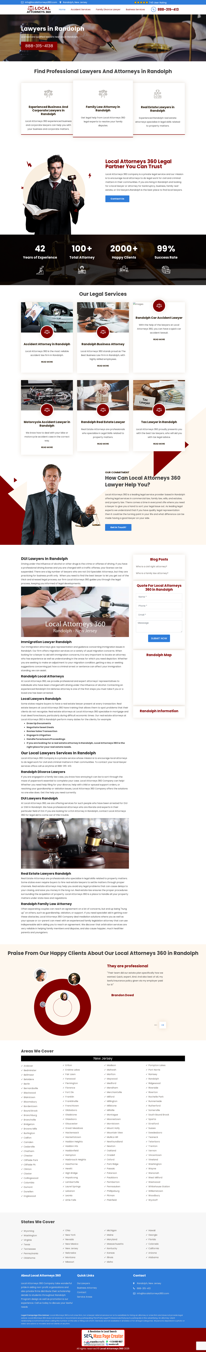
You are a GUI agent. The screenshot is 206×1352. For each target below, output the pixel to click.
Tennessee (30, 1249)
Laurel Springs (73, 1186)
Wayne (152, 1168)
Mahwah (111, 1069)
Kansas (111, 1252)
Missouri (69, 1261)
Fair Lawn (70, 1074)
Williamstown (155, 1191)
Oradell (111, 1155)
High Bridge (71, 1173)
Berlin (27, 1083)
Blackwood (30, 1092)
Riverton (153, 1092)
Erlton (68, 1065)
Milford (110, 1096)
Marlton (111, 1074)
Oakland (111, 1150)
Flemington (71, 1083)
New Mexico (71, 1244)
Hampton (70, 1155)
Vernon (152, 1150)
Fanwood (70, 1078)
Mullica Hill (112, 1137)
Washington (155, 1164)
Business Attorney (87, 1287)
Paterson (112, 1173)
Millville (110, 1110)
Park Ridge (112, 1164)
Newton (111, 1146)
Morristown (113, 1123)
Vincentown (155, 1155)
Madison (111, 1065)
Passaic (111, 1168)
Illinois (110, 1257)
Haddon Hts (71, 1146)
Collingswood (31, 1178)
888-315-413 (168, 10)
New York (70, 1235)
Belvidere (29, 1079)
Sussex (152, 1128)
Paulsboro (112, 1177)
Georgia (152, 1235)
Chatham (29, 1151)
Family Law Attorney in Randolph (103, 108)
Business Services (135, 9)
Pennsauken (113, 1186)
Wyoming (29, 1231)
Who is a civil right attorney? (151, 566)
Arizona (152, 1252)
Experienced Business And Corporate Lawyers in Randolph (48, 110)
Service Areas (84, 1296)
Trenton (152, 1146)
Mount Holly (113, 1128)
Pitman (111, 1195)
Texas (27, 1244)
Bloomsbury (30, 1101)
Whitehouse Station (159, 1186)
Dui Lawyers (83, 1283)
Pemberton (113, 1182)
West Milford (155, 1177)
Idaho (110, 1261)
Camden (28, 1142)
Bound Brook (31, 1110)
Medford (111, 1083)
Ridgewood (154, 1083)
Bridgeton (29, 1124)
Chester (28, 1155)
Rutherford (154, 1105)
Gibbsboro (71, 1110)
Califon (27, 1137)
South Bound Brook (158, 1114)
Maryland (112, 1239)
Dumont (28, 1187)
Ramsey (152, 1074)
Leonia (68, 1195)
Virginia (28, 1240)
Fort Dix (69, 1092)
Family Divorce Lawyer (108, 9)
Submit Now (159, 638)
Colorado (153, 1244)
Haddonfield (71, 1150)
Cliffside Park (31, 1160)
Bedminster (30, 1070)
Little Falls (70, 1200)
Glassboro (71, 1119)
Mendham (112, 1087)
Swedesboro (155, 1132)
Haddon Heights (74, 1141)
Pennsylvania (31, 1253)
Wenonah (153, 1173)
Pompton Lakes (157, 1065)
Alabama (153, 1257)
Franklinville (71, 1101)
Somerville (154, 1110)
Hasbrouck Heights (75, 1159)
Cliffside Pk (30, 1164)
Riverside (153, 1087)
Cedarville (29, 1146)
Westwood (154, 1182)
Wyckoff (153, 1200)
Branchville (30, 1119)
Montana (70, 1257)
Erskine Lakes (72, 1069)
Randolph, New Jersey (75, 2)
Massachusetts (115, 1244)
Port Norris (154, 1069)
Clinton (28, 1169)
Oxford (110, 1159)
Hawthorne (71, 1164)
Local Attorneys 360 (111, 1348)
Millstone (112, 1105)
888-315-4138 (39, 46)
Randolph (153, 1078)
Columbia (29, 1182)
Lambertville (72, 1182)
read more (47, 361)
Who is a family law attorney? (152, 573)
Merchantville (114, 1092)
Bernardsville (31, 1088)
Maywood (112, 1078)
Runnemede (155, 1101)
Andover (28, 1065)
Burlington (29, 1133)
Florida (152, 1239)
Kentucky (112, 1248)
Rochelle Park (156, 1096)
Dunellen (28, 1191)
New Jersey (71, 1248)
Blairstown (29, 1097)
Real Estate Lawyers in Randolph (157, 109)
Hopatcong (71, 1177)
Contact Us (117, 198)
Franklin (69, 1096)
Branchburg (30, 1115)
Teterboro (154, 1141)
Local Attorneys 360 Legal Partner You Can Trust (138, 164)
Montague (112, 1114)
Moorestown (114, 1119)
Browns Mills (30, 1128)
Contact (81, 1292)
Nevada (69, 1239)
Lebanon (70, 1191)
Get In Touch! (118, 527)
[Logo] (39, 9)
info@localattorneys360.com (41, 2)
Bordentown (30, 1106)
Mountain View (115, 1132)
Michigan (112, 1230)
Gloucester (71, 1123)
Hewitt (68, 1168)
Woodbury (154, 1195)
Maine (110, 1235)
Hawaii (151, 1230)
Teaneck (153, 1137)
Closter (28, 1173)
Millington (112, 1101)
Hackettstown (73, 1137)
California (153, 1248)
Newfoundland (115, 1141)
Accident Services (81, 9)
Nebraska (70, 1252)
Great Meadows (74, 1128)
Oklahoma (29, 1258)
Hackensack (72, 1132)
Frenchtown (72, 1105)
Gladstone (71, 1114)
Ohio (67, 1230)
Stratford (153, 1123)
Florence (70, 1087)
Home (62, 9)
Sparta (152, 1119)
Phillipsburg (113, 1191)
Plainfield (112, 1200)
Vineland (153, 1159)
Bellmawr (29, 1074)
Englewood (30, 1196)
